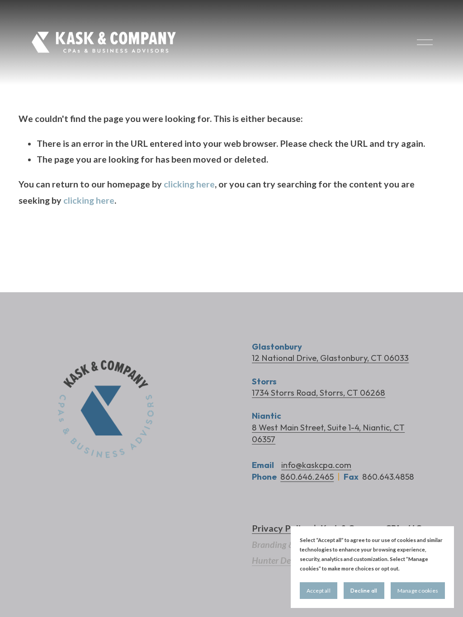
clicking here (189, 184)
